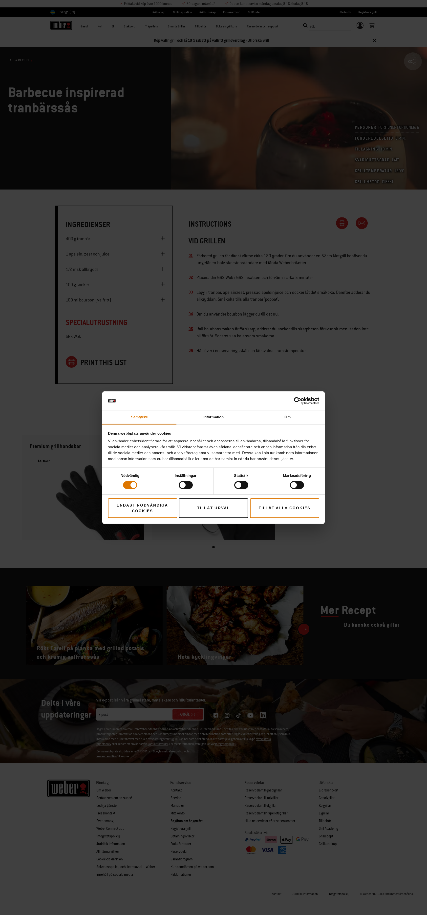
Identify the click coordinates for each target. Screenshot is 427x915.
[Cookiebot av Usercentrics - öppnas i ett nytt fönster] (297, 400)
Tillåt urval (213, 508)
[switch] (186, 485)
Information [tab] (213, 417)
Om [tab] (287, 417)
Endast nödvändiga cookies (142, 508)
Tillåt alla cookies (285, 508)
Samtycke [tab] (139, 417)
